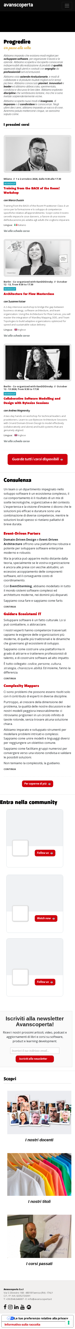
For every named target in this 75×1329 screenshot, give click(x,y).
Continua (10, 606)
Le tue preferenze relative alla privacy (41, 1318)
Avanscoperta (18, 5)
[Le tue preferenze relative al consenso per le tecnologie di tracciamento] (68, 1322)
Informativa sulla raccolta (22, 1324)
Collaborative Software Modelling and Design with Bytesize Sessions (32, 401)
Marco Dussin (16, 200)
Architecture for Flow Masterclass (29, 294)
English (68, 36)
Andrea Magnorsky (19, 411)
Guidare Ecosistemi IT (22, 614)
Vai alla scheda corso (17, 231)
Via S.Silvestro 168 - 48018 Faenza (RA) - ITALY (28, 1292)
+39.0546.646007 (15, 1299)
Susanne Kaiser (16, 301)
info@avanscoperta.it (40, 1299)
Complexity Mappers (21, 685)
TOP (68, 476)
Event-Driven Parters (22, 533)
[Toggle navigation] (67, 5)
